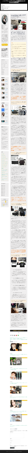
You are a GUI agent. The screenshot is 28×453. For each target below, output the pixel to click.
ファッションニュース (22, 17)
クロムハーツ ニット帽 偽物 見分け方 (4, 174)
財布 (3, 72)
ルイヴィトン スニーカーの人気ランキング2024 (5, 133)
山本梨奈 (18, 17)
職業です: (3, 28)
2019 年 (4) (3, 195)
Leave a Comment (14, 18)
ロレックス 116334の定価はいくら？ (5, 142)
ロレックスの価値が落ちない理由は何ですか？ (6, 110)
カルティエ (3, 172)
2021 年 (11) (3, 192)
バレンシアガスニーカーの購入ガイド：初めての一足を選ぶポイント (5, 129)
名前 (11, 438)
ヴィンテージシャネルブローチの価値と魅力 (5, 146)
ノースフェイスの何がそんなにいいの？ (4, 170)
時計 (3, 69)
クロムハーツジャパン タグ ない (4, 179)
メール (11, 440)
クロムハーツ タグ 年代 (4, 177)
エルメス (3, 166)
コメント (11, 432)
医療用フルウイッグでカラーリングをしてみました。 (6, 106)
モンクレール (3, 155)
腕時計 (2, 168)
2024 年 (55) (3, 188)
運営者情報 (2, 9)
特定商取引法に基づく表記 (4, 8)
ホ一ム (2, 4)
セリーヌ (6, 163)
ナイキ (6, 158)
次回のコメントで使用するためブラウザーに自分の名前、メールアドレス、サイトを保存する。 (18, 446)
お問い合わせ (3, 5)
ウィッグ (3, 64)
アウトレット (4, 61)
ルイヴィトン (3, 158)
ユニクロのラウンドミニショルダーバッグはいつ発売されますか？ (5, 138)
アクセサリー (4, 63)
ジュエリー (3, 163)
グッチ (5, 166)
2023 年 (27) (3, 189)
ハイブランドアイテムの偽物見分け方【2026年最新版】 (14, 1)
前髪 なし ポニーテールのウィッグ (6, 114)
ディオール (3, 160)
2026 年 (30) (3, 185)
